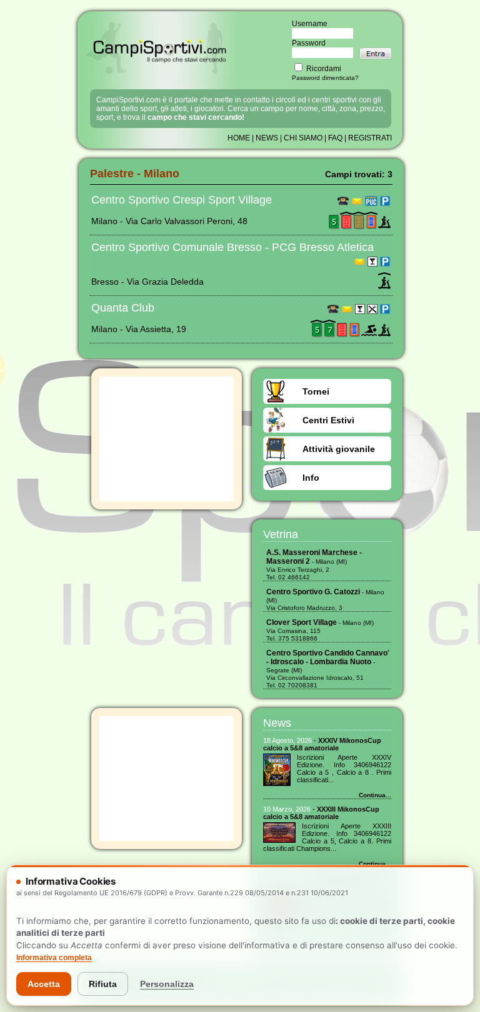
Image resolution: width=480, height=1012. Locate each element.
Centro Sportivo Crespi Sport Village (181, 200)
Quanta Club (122, 308)
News (277, 723)
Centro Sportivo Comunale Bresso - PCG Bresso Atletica (232, 247)
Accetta (44, 984)
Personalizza (167, 984)
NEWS (267, 138)
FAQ (335, 138)
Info (310, 478)
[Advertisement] (166, 438)
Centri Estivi (328, 420)
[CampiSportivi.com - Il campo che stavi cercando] (160, 72)
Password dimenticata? (325, 77)
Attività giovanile (338, 449)
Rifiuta (103, 984)
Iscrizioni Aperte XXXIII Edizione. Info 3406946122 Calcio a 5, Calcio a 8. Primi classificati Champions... (327, 837)
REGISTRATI (370, 138)
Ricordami (322, 68)
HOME (239, 138)
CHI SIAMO (303, 138)
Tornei (315, 391)
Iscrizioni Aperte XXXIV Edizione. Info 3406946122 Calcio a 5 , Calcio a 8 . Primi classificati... (344, 769)
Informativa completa (54, 957)
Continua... (375, 795)
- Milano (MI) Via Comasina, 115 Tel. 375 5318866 (320, 630)
